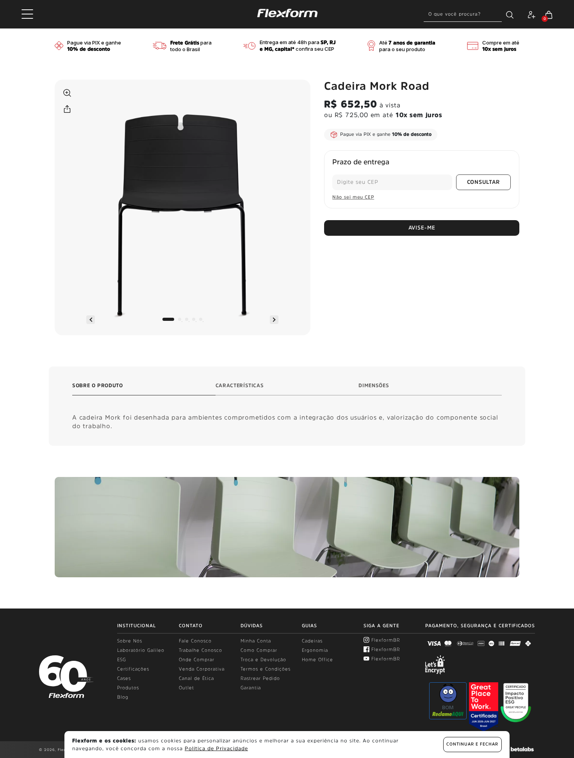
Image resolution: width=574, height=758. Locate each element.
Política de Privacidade (216, 748)
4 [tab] (193, 319)
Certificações (133, 669)
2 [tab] (179, 319)
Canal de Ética (196, 678)
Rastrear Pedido (260, 678)
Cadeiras (312, 641)
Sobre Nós (129, 641)
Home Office (317, 659)
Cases (124, 678)
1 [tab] (168, 319)
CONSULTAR (483, 182)
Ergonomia (315, 650)
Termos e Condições (266, 669)
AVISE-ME (421, 227)
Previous (90, 319)
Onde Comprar (196, 659)
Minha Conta (256, 641)
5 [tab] (200, 319)
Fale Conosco (195, 641)
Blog (122, 697)
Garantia (251, 687)
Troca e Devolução (263, 659)
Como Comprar (259, 650)
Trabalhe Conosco (200, 650)
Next (274, 319)
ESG (121, 659)
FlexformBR (385, 640)
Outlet (186, 687)
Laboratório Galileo (140, 650)
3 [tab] (186, 319)
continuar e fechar (472, 744)
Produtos (128, 687)
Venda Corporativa (202, 669)
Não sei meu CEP (353, 197)
